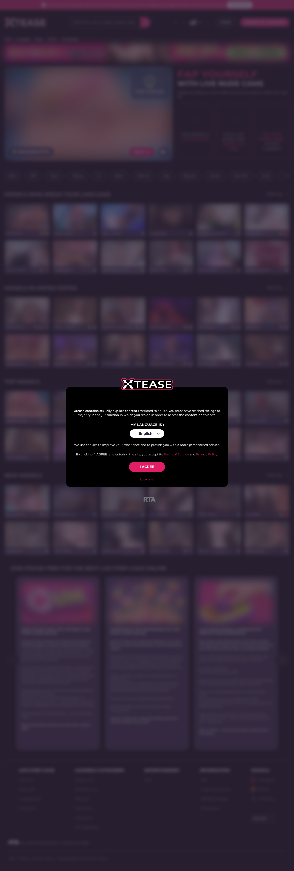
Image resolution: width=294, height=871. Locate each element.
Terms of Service (176, 454)
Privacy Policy (206, 454)
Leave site (147, 479)
